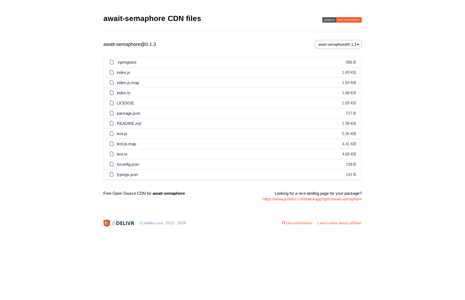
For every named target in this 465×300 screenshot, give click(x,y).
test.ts (122, 154)
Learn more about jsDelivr (340, 223)
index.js (123, 72)
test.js (122, 133)
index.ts (124, 93)
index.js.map (128, 82)
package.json (128, 113)
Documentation (299, 223)
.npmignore (126, 62)
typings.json (127, 174)
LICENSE (125, 103)
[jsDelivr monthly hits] (342, 20)
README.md (129, 123)
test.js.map (126, 144)
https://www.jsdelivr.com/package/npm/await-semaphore (312, 199)
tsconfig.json (128, 164)
